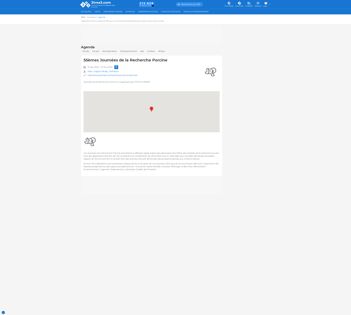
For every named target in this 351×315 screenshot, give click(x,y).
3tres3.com (101, 2)
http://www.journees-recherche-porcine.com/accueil (112, 75)
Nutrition (130, 12)
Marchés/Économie (113, 12)
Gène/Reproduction (148, 12)
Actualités (86, 12)
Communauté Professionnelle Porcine (103, 6)
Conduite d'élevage (170, 12)
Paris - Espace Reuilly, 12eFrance (103, 71)
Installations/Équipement (196, 12)
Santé (97, 12)
